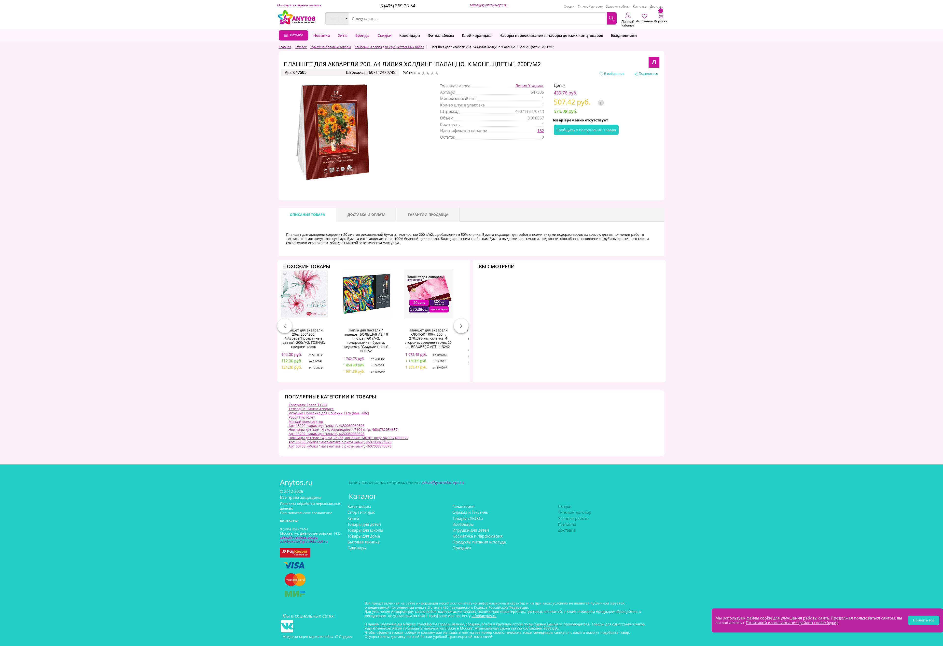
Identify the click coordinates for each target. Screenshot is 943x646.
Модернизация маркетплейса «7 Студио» (317, 636)
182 (540, 130)
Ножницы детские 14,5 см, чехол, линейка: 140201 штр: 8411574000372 (348, 437)
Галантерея (463, 506)
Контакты (640, 6)
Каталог (296, 35)
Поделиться (648, 74)
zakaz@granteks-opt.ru (488, 5)
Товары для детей (364, 524)
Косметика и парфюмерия (478, 536)
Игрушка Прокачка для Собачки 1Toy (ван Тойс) (329, 413)
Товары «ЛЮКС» (468, 518)
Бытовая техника (363, 542)
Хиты (342, 35)
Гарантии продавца (428, 214)
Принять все (923, 620)
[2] (423, 73)
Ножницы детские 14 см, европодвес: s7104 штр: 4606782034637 (343, 429)
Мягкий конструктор (306, 421)
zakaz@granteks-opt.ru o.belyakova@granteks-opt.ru (304, 539)
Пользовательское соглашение (306, 513)
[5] (436, 73)
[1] (419, 73)
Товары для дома (363, 536)
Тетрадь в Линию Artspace (311, 409)
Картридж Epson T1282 (308, 405)
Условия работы (617, 6)
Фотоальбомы (441, 35)
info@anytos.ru (484, 615)
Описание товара (307, 214)
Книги (353, 518)
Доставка (656, 6)
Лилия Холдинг (529, 86)
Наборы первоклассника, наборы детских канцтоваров (551, 35)
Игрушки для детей (471, 530)
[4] (432, 73)
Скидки (569, 6)
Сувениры (357, 548)
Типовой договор (590, 6)
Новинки (321, 35)
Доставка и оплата (366, 214)
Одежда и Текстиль (470, 512)
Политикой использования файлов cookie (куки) (792, 622)
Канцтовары (359, 506)
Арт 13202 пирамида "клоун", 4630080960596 (326, 425)
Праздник (462, 548)
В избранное (613, 74)
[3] (428, 73)
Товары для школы (365, 530)
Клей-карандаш (477, 35)
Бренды (362, 35)
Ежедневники (624, 35)
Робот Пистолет (302, 417)
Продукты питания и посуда (479, 542)
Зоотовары (463, 524)
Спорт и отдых (361, 512)
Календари (409, 35)
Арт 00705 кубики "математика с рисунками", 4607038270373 (340, 442)
